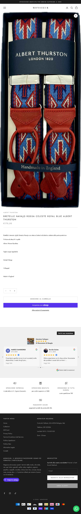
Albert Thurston (10, 212)
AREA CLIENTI (62, 486)
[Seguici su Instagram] (10, 493)
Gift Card (6, 430)
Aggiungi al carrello (40, 299)
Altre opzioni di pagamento (40, 310)
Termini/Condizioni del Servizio (13, 437)
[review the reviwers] (24, 349)
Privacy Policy (7, 433)
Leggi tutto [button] (35, 363)
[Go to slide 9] (42, 367)
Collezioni (6, 427)
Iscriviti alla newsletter (62, 478)
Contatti (5, 451)
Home (5, 423)
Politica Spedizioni (9, 440)
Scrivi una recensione (65, 333)
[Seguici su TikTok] (15, 493)
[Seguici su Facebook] (4, 493)
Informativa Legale (9, 447)
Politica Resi (7, 444)
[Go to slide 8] (40, 367)
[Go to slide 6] (37, 367)
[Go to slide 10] (43, 367)
